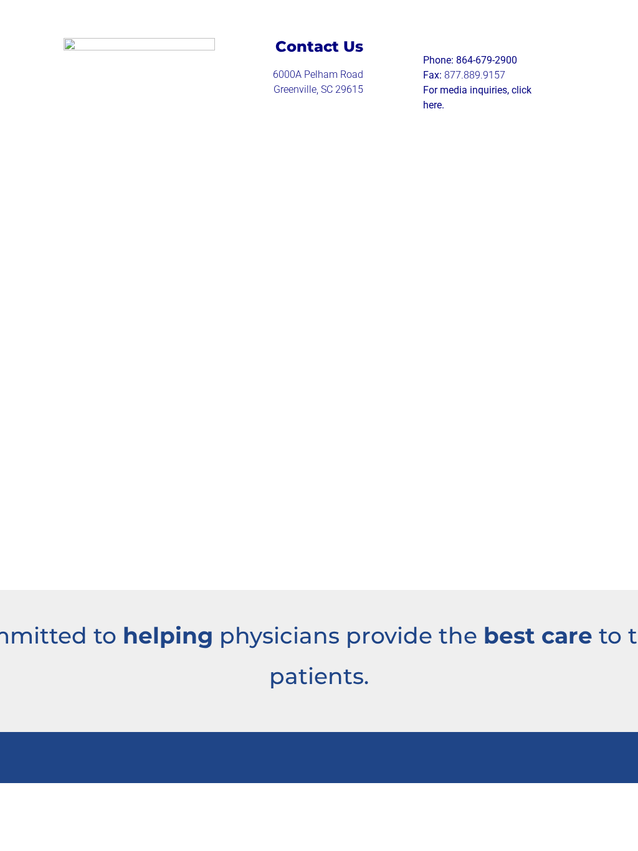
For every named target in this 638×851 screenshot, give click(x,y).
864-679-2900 (486, 60)
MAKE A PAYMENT (180, 347)
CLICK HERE (208, 423)
